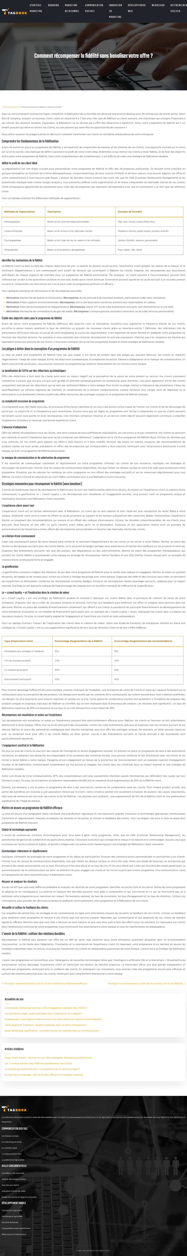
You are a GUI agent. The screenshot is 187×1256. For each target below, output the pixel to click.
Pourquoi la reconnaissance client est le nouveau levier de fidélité (145, 984)
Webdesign (158, 5)
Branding (53, 5)
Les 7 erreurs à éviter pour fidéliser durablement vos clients (38, 1063)
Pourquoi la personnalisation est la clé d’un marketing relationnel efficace (45, 984)
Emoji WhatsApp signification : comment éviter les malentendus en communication (52, 1031)
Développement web (137, 8)
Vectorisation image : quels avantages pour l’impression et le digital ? (43, 1014)
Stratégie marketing (36, 8)
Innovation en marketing (115, 11)
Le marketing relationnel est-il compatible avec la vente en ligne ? (42, 1069)
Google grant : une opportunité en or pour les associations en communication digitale (53, 1019)
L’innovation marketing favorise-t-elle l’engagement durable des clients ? (46, 1008)
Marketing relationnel (72, 8)
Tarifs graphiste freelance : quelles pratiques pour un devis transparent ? (46, 1025)
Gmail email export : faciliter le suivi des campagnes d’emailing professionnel (48, 1058)
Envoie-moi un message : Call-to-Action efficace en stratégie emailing (44, 1075)
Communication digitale (94, 8)
